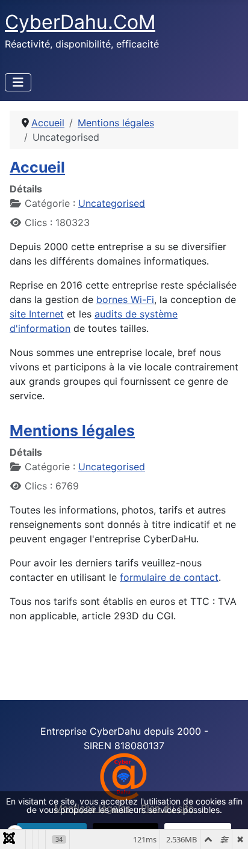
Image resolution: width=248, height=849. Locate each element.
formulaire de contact (169, 577)
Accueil (37, 167)
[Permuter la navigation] (18, 82)
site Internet (37, 314)
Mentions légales (72, 430)
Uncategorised (111, 203)
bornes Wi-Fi (125, 299)
